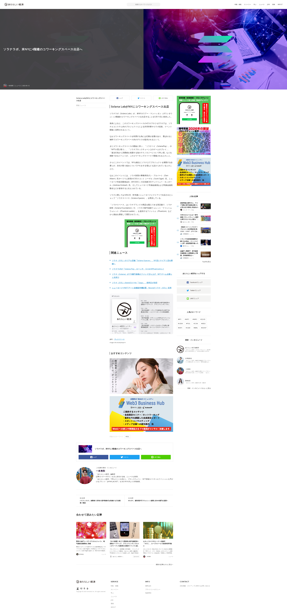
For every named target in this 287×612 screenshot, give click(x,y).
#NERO (195, 319)
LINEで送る (164, 98)
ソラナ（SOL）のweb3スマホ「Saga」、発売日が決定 (135, 282)
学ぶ (255, 4)
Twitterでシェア (195, 290)
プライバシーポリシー (152, 589)
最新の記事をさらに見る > (164, 564)
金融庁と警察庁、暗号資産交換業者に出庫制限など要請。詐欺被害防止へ (189, 253)
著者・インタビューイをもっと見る (199, 388)
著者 (273, 4)
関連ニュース (81, 105)
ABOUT (280, 4)
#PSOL (188, 324)
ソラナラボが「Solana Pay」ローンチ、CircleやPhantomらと (138, 269)
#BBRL (196, 328)
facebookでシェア (196, 282)
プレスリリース (119, 339)
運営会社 (148, 586)
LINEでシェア (194, 298)
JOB (268, 4)
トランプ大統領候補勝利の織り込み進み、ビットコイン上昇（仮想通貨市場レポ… (189, 241)
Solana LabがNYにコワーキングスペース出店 (90, 99)
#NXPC (180, 328)
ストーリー (247, 4)
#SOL (127, 437)
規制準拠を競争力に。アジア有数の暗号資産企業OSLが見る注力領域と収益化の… (189, 205)
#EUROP (203, 328)
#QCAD (202, 319)
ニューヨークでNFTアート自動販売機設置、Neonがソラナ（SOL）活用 (141, 288)
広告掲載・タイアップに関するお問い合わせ (195, 586)
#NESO (203, 324)
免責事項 (148, 593)
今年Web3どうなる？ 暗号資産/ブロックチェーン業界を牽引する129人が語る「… (189, 217)
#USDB (188, 328)
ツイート (142, 98)
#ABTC (187, 319)
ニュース (262, 4)
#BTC (180, 319)
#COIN (196, 324)
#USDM (180, 324)
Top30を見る (206, 262)
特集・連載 (238, 4)
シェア (121, 98)
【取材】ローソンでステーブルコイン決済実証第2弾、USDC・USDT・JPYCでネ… (189, 229)
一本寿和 (100, 471)
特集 (193, 209)
